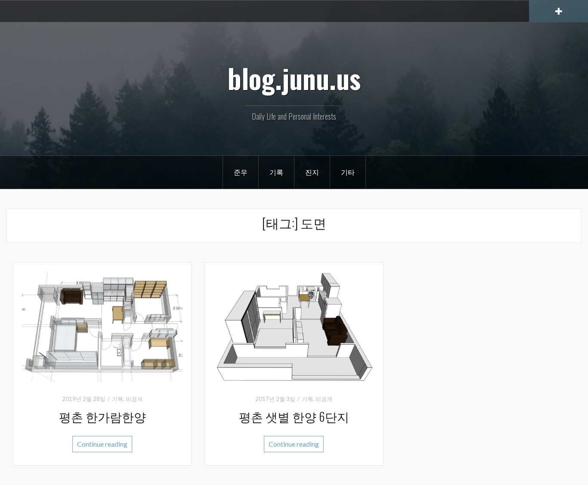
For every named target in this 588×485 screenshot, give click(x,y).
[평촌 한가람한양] (102, 325)
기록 (276, 172)
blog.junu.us (294, 78)
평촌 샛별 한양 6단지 (294, 416)
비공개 (134, 398)
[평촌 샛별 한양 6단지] (294, 325)
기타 (348, 172)
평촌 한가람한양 (102, 416)
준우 (241, 172)
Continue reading (102, 444)
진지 (312, 172)
